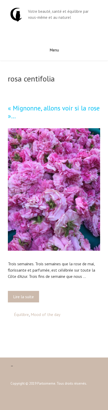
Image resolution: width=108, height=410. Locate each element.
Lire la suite (25, 298)
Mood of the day (45, 314)
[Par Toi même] (16, 14)
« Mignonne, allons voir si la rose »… (54, 112)
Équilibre (21, 314)
